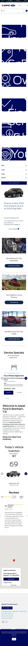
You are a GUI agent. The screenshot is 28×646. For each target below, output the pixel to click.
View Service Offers (14, 265)
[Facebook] (3, 622)
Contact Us (8, 608)
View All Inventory (13, 453)
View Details (13, 229)
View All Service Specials (13, 355)
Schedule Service (13, 357)
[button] (14, 561)
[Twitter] (6, 622)
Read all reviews (21, 497)
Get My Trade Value (14, 339)
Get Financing (14, 302)
